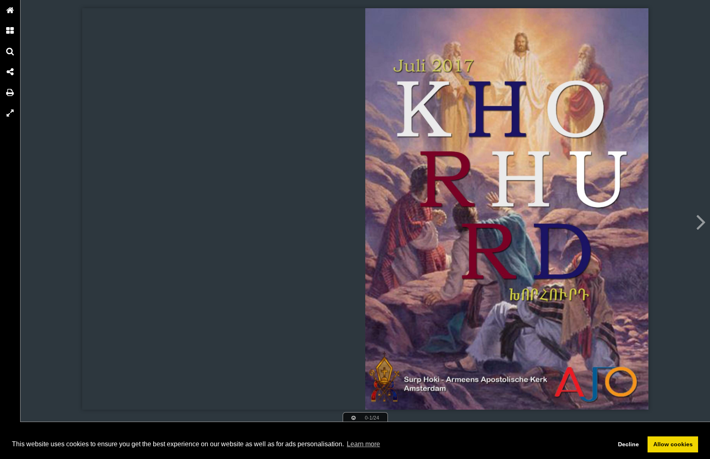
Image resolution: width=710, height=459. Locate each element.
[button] (10, 10)
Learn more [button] (363, 444)
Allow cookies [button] (673, 444)
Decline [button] (628, 444)
